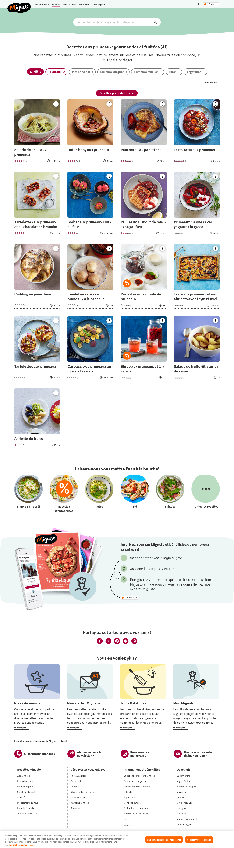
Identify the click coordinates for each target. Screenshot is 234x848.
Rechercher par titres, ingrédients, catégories (117, 22)
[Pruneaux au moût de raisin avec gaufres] (144, 205)
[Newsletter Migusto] (90, 697)
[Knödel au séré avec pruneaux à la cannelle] (90, 277)
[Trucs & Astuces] (143, 697)
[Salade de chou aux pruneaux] (37, 132)
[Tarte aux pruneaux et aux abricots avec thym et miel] (197, 277)
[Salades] (170, 494)
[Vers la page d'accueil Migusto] (19, 5)
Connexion (213, 4)
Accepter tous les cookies (199, 839)
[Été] (135, 494)
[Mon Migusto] (196, 697)
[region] (117, 839)
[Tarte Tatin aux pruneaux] (197, 132)
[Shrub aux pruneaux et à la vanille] (144, 349)
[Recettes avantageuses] (64, 494)
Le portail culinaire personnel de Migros (35, 741)
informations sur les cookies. (22, 844)
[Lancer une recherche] (198, 4)
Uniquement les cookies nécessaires (164, 839)
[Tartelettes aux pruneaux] (37, 349)
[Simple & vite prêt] (28, 494)
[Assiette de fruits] (37, 419)
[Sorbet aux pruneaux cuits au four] (90, 205)
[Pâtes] (99, 494)
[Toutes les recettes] (205, 494)
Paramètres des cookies (136, 813)
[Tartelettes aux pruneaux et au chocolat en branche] (37, 205)
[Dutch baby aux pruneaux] (90, 132)
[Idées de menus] (37, 697)
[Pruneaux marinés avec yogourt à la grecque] (197, 205)
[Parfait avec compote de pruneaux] (144, 277)
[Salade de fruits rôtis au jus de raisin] (197, 349)
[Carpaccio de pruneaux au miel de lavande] (90, 349)
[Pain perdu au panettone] (144, 132)
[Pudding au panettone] (37, 277)
